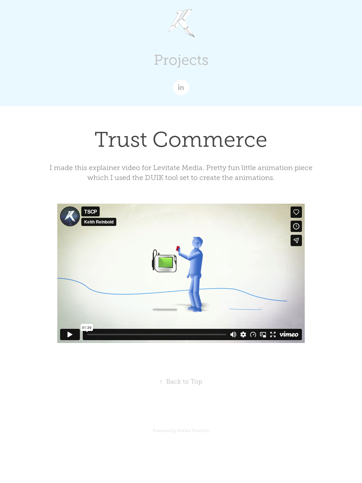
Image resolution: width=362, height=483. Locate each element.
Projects (181, 60)
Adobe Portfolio (193, 430)
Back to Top (180, 381)
